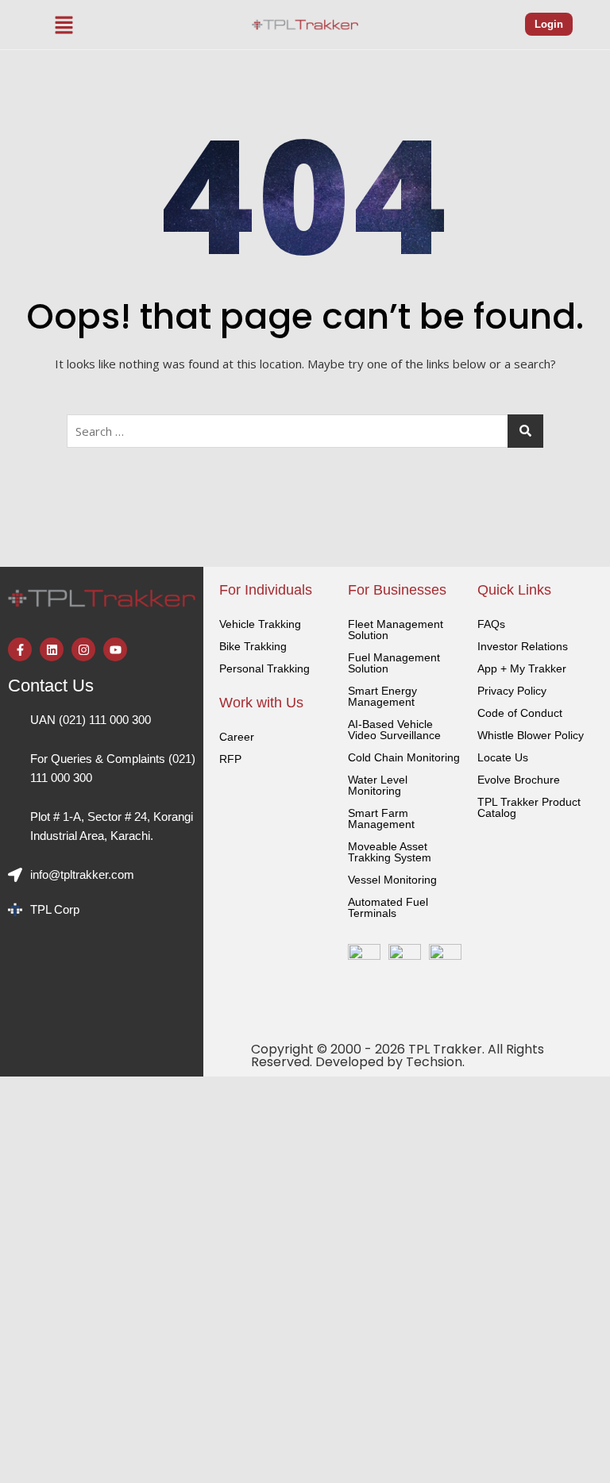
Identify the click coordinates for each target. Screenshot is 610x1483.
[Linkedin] (52, 649)
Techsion (434, 1062)
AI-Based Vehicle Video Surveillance (394, 730)
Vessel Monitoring (392, 879)
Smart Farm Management (381, 818)
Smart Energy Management (382, 696)
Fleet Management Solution (395, 629)
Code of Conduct (519, 713)
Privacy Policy (511, 690)
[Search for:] (305, 431)
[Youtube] (115, 649)
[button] (64, 24)
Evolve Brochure (518, 779)
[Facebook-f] (20, 649)
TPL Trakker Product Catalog (529, 807)
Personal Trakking (264, 668)
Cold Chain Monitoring (404, 757)
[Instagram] (83, 649)
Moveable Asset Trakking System (389, 852)
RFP (230, 759)
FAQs (491, 624)
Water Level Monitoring (377, 785)
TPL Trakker (445, 1049)
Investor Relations (522, 646)
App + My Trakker (521, 668)
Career (236, 736)
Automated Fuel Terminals (388, 907)
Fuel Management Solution (394, 663)
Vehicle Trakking (260, 624)
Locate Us (502, 757)
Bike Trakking (253, 646)
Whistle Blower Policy (530, 735)
